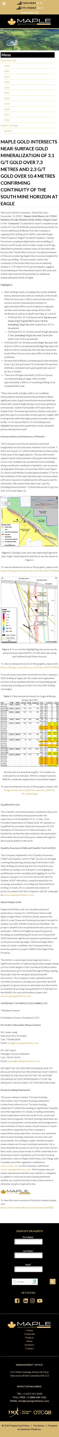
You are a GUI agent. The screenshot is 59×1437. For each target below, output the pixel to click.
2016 (7, 119)
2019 (7, 103)
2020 (7, 98)
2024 (7, 76)
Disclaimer (38, 1425)
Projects (29, 1337)
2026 (7, 65)
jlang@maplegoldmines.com (23, 1042)
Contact (29, 1348)
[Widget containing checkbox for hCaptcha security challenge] (25, 1282)
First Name (28, 1237)
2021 (7, 92)
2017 (7, 114)
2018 (7, 109)
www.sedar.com (10, 1165)
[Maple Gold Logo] (29, 21)
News (29, 1341)
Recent (7, 130)
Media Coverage (9, 125)
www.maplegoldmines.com (18, 894)
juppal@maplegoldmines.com (23, 1061)
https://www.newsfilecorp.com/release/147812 (27, 1207)
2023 (7, 82)
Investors (29, 1344)
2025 (7, 71)
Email (27, 1264)
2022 (7, 87)
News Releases (8, 60)
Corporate (29, 1333)
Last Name (28, 1251)
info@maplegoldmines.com (33, 1400)
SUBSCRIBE (27, 12)
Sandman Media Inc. (31, 1429)
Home (29, 1330)
